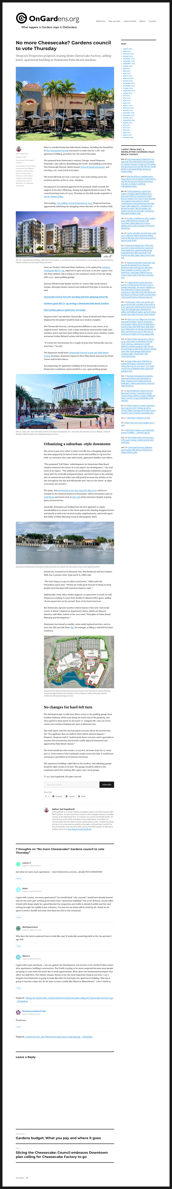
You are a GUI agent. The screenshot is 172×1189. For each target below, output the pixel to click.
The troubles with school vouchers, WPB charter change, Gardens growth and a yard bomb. (137, 440)
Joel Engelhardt (22, 154)
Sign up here (114, 21)
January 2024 (128, 56)
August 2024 (127, 49)
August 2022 (127, 93)
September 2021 (129, 120)
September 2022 (129, 91)
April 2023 (127, 73)
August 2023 (127, 66)
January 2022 (128, 110)
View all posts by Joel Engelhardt (80, 829)
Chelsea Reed (30, 166)
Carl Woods (20, 166)
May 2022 (126, 101)
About (142, 21)
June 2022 (126, 98)
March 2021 (127, 135)
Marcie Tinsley (21, 173)
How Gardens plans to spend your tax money (65, 310)
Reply (19, 878)
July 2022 (126, 96)
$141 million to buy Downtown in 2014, (74, 203)
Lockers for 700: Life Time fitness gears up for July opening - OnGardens (59, 1037)
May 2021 (126, 130)
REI (72, 627)
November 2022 (129, 86)
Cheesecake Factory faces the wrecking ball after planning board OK (76, 297)
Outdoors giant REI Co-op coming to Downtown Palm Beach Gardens (76, 303)
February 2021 (128, 138)
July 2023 (126, 69)
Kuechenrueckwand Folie (34, 1011)
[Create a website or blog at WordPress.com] (27, 1178)
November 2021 (129, 115)
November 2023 (129, 61)
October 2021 (128, 118)
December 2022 (129, 83)
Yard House (49, 497)
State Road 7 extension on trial (138, 418)
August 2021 (127, 123)
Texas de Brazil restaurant (92, 167)
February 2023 (128, 78)
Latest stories (130, 21)
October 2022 (128, 88)
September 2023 (129, 64)
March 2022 (127, 105)
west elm (76, 497)
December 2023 (129, 59)
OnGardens (20, 1178)
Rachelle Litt (20, 183)
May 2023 (126, 71)
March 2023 (127, 76)
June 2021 (126, 128)
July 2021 (126, 125)
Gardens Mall (28, 171)
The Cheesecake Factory (57, 150)
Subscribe (106, 784)
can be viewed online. (54, 196)
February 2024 (128, 54)
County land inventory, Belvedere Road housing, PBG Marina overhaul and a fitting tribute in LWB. (136, 449)
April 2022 (127, 103)
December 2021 (128, 113)
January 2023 (128, 81)
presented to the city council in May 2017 (77, 490)
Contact (152, 21)
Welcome (100, 21)
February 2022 (128, 108)
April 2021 (126, 133)
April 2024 (127, 51)
